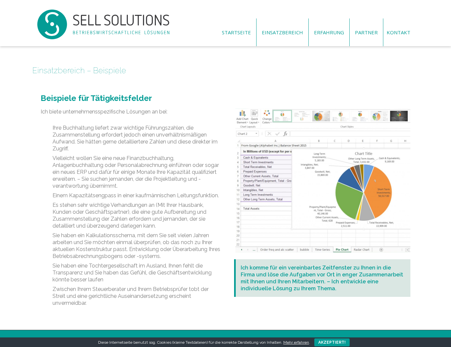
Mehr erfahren (296, 342)
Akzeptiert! (332, 342)
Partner (366, 32)
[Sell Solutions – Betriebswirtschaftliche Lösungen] (103, 11)
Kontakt (398, 32)
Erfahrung (329, 32)
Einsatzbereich (282, 32)
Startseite (236, 32)
